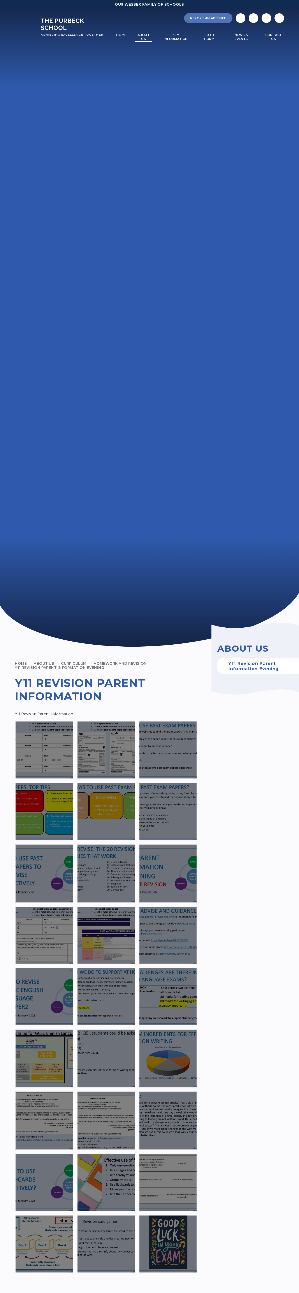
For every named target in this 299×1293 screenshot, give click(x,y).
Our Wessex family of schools (149, 4)
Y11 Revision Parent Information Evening (59, 668)
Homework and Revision (120, 663)
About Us (44, 663)
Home (21, 663)
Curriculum (74, 663)
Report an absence (208, 18)
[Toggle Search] (266, 18)
